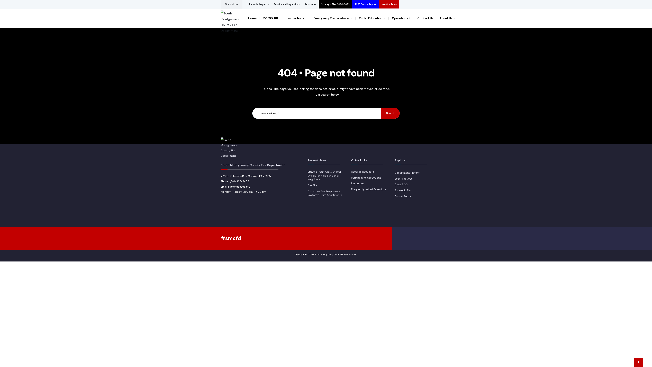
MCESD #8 (270, 18)
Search (390, 113)
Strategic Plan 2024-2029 (335, 4)
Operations (400, 18)
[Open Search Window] (428, 4)
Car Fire (312, 185)
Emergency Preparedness (331, 18)
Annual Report (403, 196)
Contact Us (425, 18)
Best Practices (404, 178)
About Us (445, 18)
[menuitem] (271, 18)
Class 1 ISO (401, 184)
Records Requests (259, 4)
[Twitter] (410, 4)
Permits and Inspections (287, 4)
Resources (310, 4)
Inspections (295, 18)
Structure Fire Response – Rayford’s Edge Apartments (325, 193)
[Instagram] (416, 4)
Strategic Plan (403, 190)
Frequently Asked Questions (368, 189)
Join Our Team (389, 4)
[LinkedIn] (422, 4)
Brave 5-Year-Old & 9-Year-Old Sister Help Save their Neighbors (325, 175)
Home (252, 18)
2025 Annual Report (365, 4)
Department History (407, 172)
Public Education (370, 18)
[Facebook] (404, 4)
